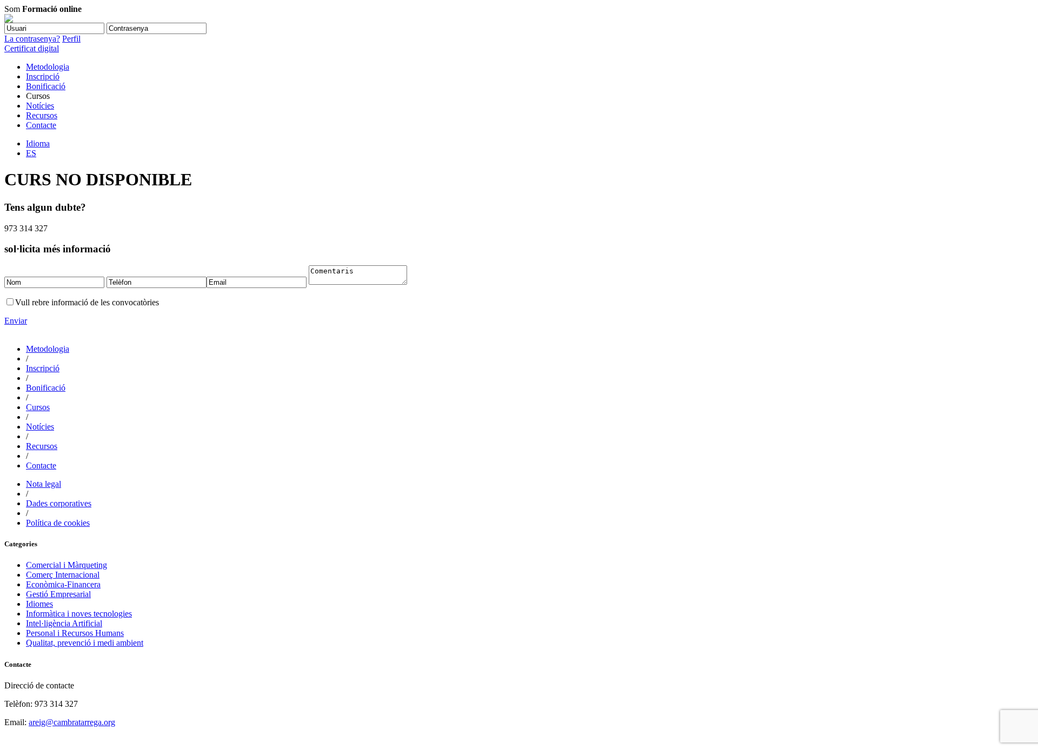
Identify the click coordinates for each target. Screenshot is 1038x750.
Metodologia (47, 66)
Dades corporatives (58, 503)
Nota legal (43, 483)
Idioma (38, 143)
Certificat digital (31, 48)
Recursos (41, 115)
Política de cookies (58, 522)
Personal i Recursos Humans (75, 633)
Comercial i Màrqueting (66, 565)
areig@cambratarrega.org (72, 722)
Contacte (41, 125)
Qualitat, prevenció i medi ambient (84, 642)
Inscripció (42, 76)
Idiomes (39, 603)
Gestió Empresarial (58, 594)
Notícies (40, 105)
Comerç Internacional (62, 574)
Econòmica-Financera (63, 584)
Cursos (38, 407)
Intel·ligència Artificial (64, 623)
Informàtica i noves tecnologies (79, 613)
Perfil (71, 38)
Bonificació (45, 86)
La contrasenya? (32, 38)
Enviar (15, 320)
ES (31, 153)
